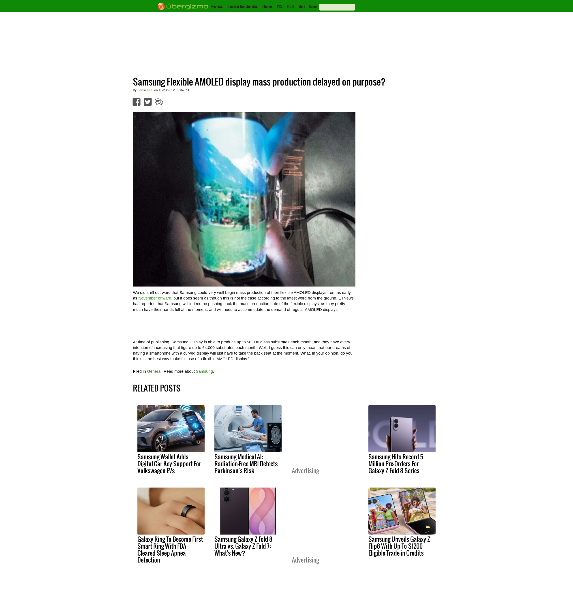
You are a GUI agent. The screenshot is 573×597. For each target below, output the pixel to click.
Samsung (204, 371)
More (301, 6)
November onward (154, 298)
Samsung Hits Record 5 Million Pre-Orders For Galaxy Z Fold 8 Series (395, 463)
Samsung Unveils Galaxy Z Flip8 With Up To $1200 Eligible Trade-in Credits (399, 546)
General (154, 371)
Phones (267, 6)
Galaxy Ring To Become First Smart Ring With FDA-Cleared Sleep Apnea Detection (170, 549)
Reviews (217, 6)
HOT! (290, 6)
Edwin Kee (144, 90)
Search (314, 6)
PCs (279, 6)
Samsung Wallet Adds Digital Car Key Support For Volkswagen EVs (169, 463)
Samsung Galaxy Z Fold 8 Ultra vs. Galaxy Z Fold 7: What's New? (243, 546)
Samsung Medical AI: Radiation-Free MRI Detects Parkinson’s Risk (246, 463)
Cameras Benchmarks (242, 6)
